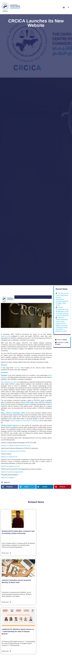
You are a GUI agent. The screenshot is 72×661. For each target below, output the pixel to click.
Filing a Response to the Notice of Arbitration (24, 420)
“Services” (17, 368)
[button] (63, 7)
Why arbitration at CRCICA (9, 382)
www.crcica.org (5, 336)
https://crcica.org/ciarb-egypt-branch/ (12, 472)
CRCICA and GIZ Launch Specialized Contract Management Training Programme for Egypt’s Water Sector (62, 299)
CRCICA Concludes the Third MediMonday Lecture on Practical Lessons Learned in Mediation (62, 311)
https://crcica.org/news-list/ (9, 456)
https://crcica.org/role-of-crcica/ (10, 466)
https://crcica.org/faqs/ (7, 477)
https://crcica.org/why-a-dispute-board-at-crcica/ (15, 445)
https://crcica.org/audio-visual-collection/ (13, 451)
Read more (6, 553)
